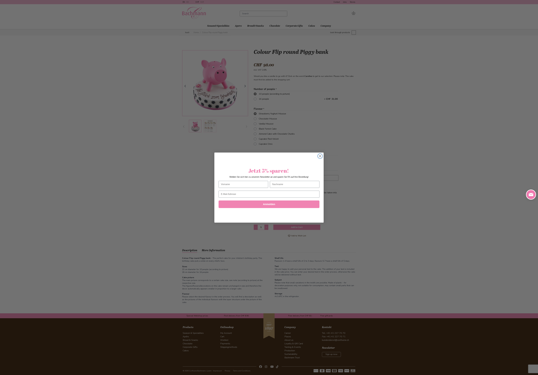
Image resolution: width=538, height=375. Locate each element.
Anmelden (269, 204)
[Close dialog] (320, 156)
